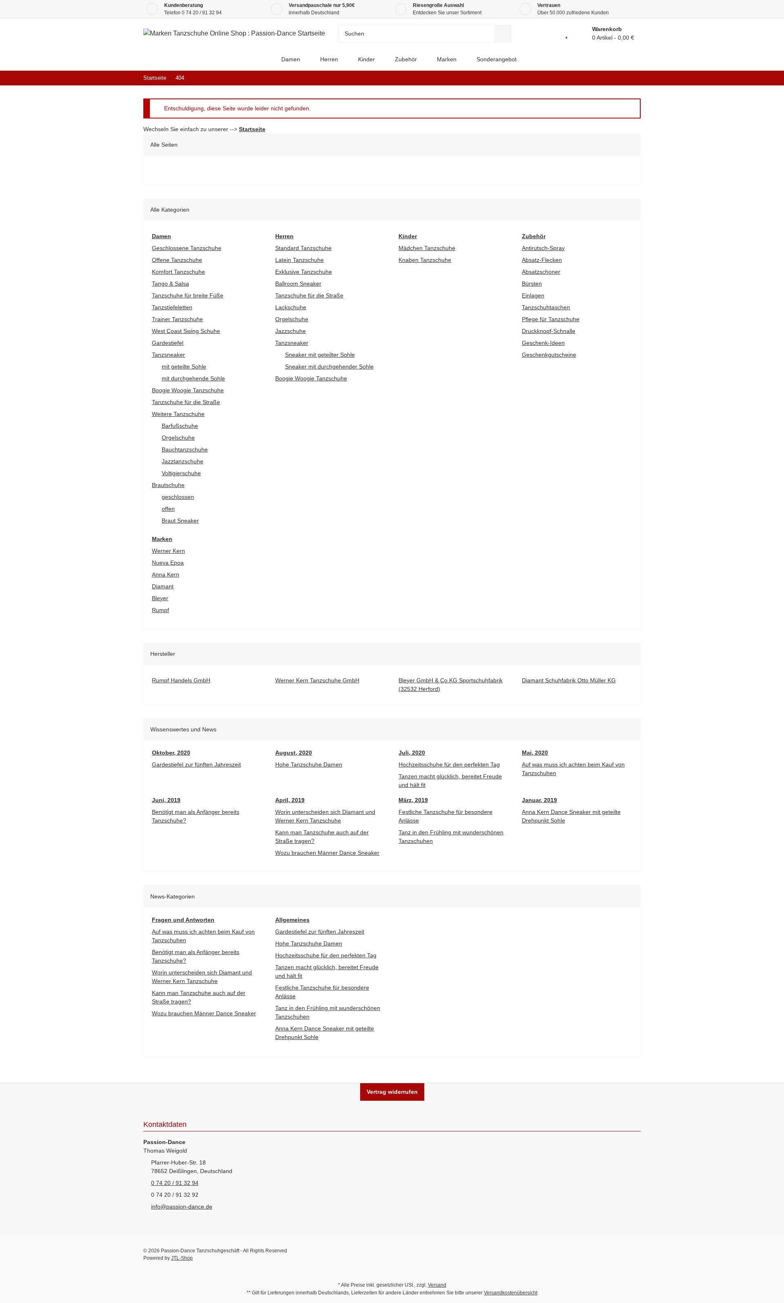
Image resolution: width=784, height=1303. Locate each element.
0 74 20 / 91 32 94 (202, 13)
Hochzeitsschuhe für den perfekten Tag (449, 764)
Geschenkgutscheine (549, 354)
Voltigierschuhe (181, 473)
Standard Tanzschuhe (303, 248)
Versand (437, 1285)
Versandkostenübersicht (510, 1293)
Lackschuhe (290, 307)
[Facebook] (582, 1254)
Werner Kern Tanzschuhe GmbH (317, 680)
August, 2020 (293, 752)
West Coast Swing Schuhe (186, 331)
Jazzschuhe (290, 331)
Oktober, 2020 (171, 752)
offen (168, 508)
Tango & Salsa (170, 283)
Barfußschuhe (180, 425)
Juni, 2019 (166, 800)
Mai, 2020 (535, 752)
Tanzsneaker (168, 354)
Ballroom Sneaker (298, 283)
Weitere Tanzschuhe (178, 414)
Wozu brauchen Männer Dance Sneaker (327, 852)
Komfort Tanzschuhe (178, 271)
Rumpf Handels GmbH (181, 680)
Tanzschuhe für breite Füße (187, 295)
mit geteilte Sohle (184, 366)
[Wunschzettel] (566, 33)
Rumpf (160, 610)
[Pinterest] (617, 1254)
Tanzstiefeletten (172, 307)
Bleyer (160, 598)
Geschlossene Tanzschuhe (186, 248)
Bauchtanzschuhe (185, 449)
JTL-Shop (182, 1258)
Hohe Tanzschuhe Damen (308, 764)
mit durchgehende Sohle (193, 378)
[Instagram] (634, 1254)
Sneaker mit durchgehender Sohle (329, 366)
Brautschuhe (168, 485)
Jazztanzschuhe (182, 461)
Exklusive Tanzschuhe (303, 271)
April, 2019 (290, 800)
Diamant (163, 586)
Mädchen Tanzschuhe (427, 248)
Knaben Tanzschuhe (425, 260)
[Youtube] (599, 1254)
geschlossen (178, 497)
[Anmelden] (547, 33)
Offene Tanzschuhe (177, 260)
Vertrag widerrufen (392, 1091)
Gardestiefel (167, 343)
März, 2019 (413, 800)
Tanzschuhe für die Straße (186, 402)
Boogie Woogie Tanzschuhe (188, 390)
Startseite (252, 129)
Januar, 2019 (539, 800)
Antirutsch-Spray (543, 248)
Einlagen (533, 295)
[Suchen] (502, 33)
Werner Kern (168, 551)
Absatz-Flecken (542, 260)
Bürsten (532, 283)
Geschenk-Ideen (543, 343)
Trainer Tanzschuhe (177, 319)
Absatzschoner (541, 271)
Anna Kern (165, 574)
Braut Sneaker (180, 520)
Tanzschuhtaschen (546, 307)
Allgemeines (292, 919)
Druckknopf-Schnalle (548, 331)
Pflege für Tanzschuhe (550, 319)
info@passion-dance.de (181, 1206)
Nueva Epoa (168, 562)
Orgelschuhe (178, 437)
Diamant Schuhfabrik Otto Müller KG (569, 680)
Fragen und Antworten (183, 919)
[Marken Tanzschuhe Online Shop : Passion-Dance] (264, 59)
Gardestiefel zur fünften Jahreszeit (196, 764)
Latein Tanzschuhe (299, 260)
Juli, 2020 (412, 752)
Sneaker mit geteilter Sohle (320, 354)
